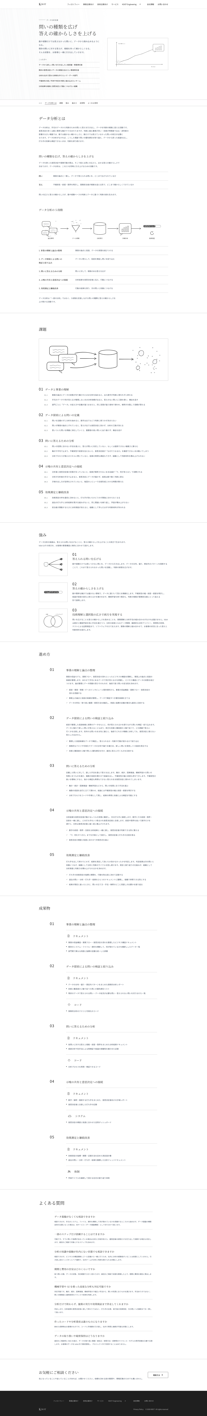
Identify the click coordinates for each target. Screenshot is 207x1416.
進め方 (74, 103)
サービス (114, 4)
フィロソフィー (73, 4)
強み (67, 103)
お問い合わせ (163, 4)
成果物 (82, 103)
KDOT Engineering (129, 4)
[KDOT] (42, 1409)
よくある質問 (93, 103)
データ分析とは (51, 103)
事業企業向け (88, 4)
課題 (61, 103)
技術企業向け (102, 4)
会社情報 (150, 4)
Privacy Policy (138, 1409)
